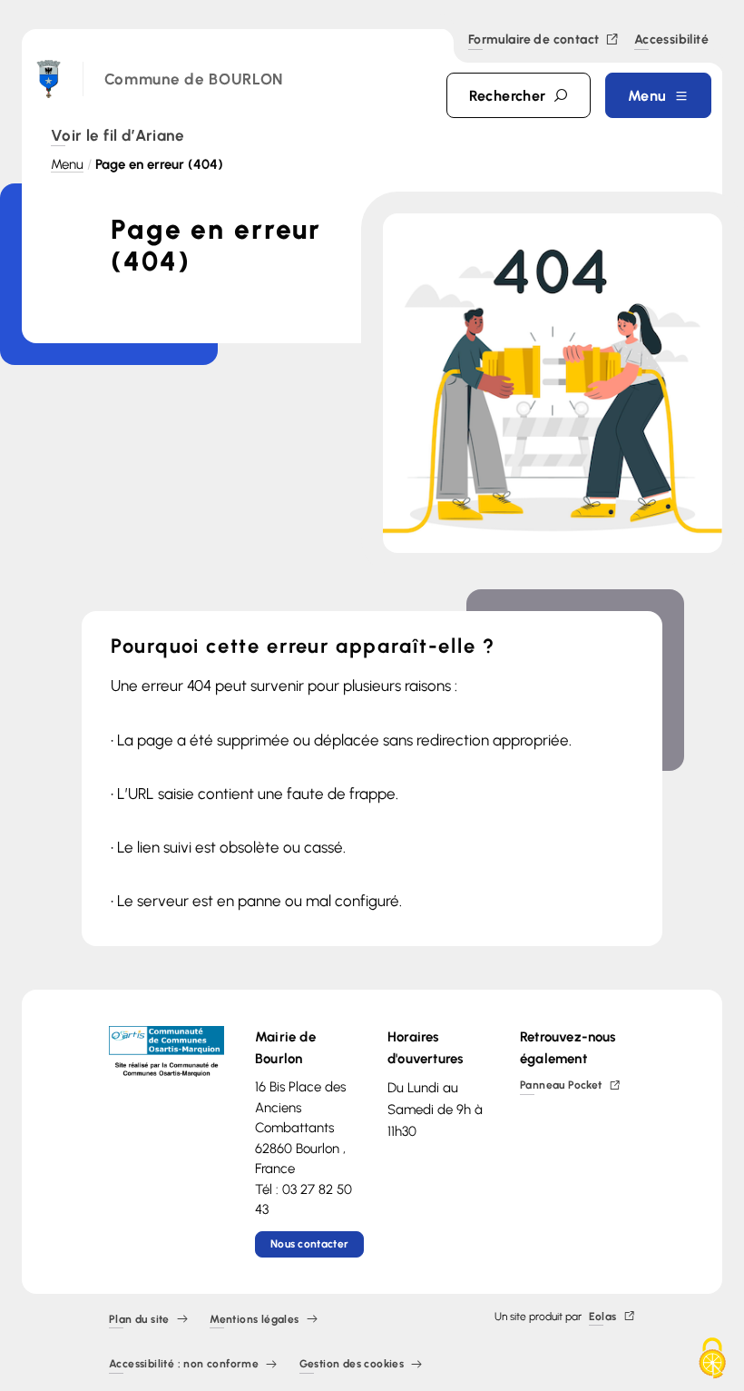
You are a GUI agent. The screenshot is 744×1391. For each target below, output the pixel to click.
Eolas (603, 1317)
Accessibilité (671, 41)
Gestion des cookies (352, 1365)
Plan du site (139, 1320)
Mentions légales (254, 1320)
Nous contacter (309, 1244)
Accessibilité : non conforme (184, 1365)
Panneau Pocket (561, 1086)
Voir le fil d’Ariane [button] (117, 136)
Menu (67, 164)
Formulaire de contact (533, 40)
